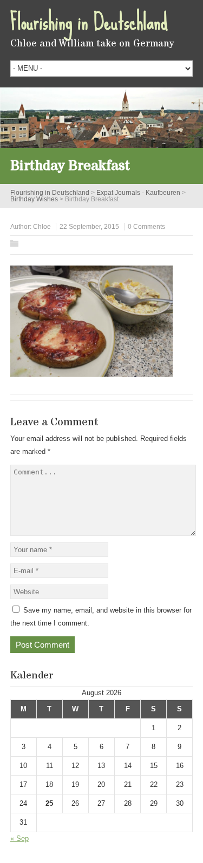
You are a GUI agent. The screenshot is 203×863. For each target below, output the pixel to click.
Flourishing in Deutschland (89, 22)
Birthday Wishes (34, 199)
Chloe (42, 226)
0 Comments (146, 226)
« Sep (19, 838)
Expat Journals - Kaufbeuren (138, 192)
